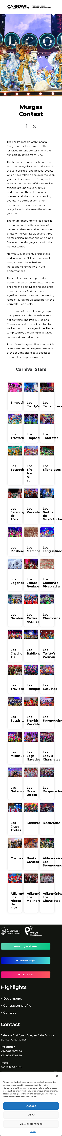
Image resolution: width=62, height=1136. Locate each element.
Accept (31, 1105)
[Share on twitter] (34, 127)
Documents (12, 998)
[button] (57, 1075)
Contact (9, 1012)
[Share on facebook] (26, 127)
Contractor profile (17, 1005)
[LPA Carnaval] (29, 6)
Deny (31, 1114)
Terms (33, 1131)
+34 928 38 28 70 (11, 1066)
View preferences (31, 1123)
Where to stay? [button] (25, 960)
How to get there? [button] (25, 946)
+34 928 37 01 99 (11, 1055)
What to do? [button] (25, 974)
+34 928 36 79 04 (11, 1051)
